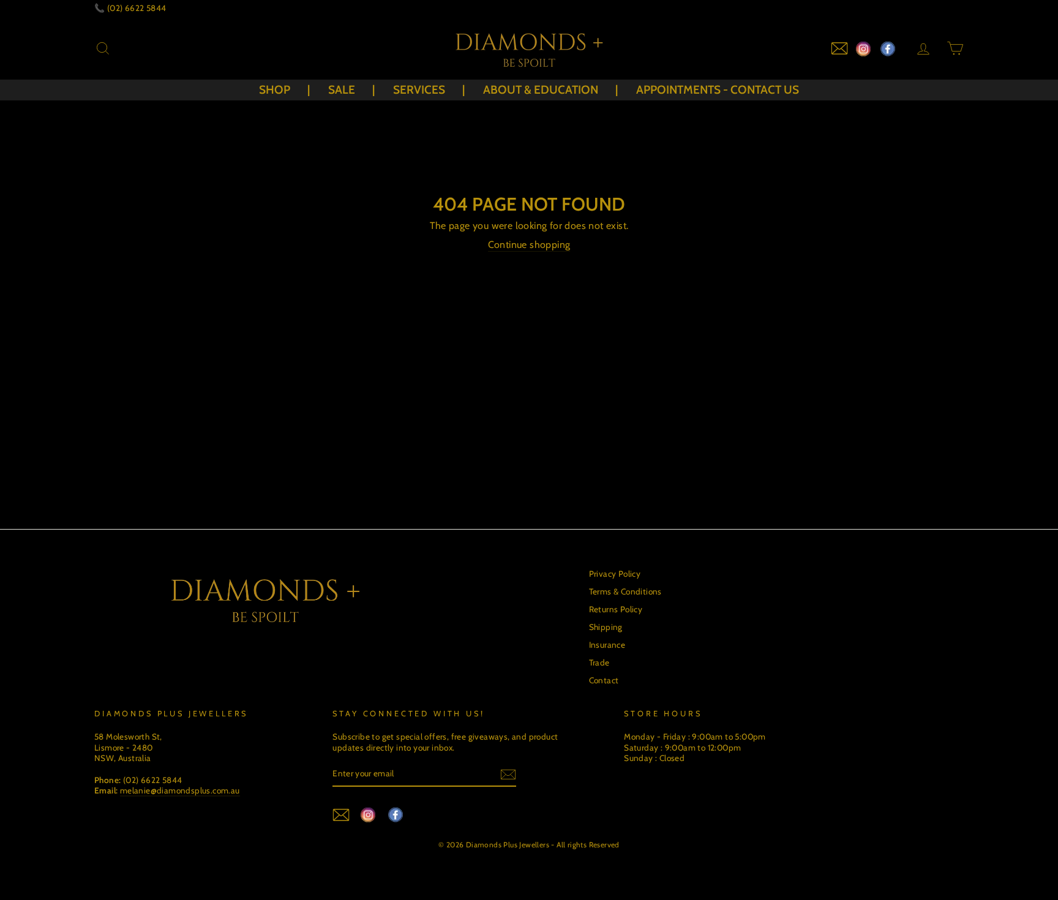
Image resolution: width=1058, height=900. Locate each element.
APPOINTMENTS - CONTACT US (717, 90)
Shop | (284, 90)
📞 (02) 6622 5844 (130, 8)
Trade (599, 662)
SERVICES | (429, 90)
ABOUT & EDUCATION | (550, 90)
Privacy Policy (615, 574)
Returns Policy (616, 609)
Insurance (607, 645)
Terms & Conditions (625, 591)
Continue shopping (529, 244)
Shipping (606, 627)
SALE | (351, 90)
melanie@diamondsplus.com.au (180, 790)
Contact (604, 680)
